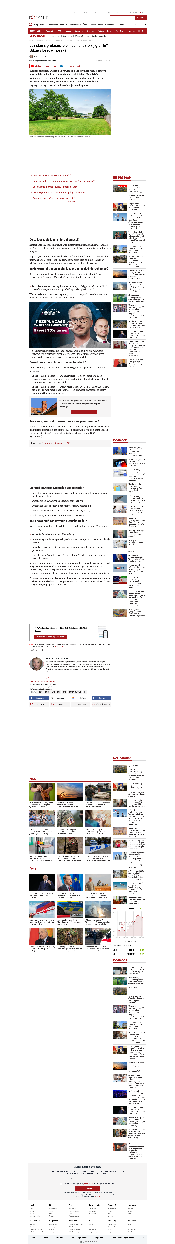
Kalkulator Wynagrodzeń (76, 1227)
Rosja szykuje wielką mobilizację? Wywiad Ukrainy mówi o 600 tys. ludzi (69, 949)
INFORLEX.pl (96, 12)
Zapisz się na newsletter (74, 66)
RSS (144, 1238)
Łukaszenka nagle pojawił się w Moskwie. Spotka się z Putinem (41, 895)
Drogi (110, 1211)
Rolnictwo (119, 31)
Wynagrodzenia (74, 1211)
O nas (46, 1238)
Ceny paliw (67, 36)
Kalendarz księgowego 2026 (56, 443)
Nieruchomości (94, 1205)
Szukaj (142, 17)
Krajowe (32, 1224)
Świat (32, 1205)
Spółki (130, 1211)
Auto (109, 1229)
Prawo (91, 1224)
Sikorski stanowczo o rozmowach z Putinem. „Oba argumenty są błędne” (68, 895)
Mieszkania (92, 1211)
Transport (112, 1205)
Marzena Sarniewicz (41, 56)
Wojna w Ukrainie (82, 36)
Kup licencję (59, 646)
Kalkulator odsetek (75, 1229)
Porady (130, 1232)
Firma (51, 1211)
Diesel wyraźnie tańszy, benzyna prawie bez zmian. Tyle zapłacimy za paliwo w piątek (40, 858)
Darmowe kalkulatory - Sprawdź (50, 637)
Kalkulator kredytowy (75, 1232)
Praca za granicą (74, 1216)
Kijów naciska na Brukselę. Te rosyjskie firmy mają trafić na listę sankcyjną (41, 922)
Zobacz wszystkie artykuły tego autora (43, 681)
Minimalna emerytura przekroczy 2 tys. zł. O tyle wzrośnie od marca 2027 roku (97, 831)
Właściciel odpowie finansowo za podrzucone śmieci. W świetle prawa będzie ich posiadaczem (98, 805)
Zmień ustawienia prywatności (122, 1238)
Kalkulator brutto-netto (76, 1224)
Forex (129, 1213)
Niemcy (32, 1213)
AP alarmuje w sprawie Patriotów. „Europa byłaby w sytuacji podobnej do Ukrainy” (97, 895)
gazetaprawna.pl (132, 12)
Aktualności (50, 31)
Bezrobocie (130, 31)
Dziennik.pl (112, 1221)
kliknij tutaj (97, 1196)
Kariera (71, 1213)
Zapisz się (87, 1188)
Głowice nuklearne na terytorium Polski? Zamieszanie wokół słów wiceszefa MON (67, 805)
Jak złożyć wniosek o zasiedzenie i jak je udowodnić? (59, 192)
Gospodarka (35, 31)
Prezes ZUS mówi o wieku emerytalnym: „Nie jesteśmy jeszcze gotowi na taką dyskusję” (40, 831)
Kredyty (51, 1229)
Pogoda (110, 1232)
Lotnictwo (111, 1216)
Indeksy (130, 1209)
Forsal (31, 40)
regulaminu (88, 1184)
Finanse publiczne (55, 1227)
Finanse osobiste (53, 36)
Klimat (140, 31)
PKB (59, 31)
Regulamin (99, 1238)
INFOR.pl (74, 12)
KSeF (50, 1213)
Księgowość (92, 1229)
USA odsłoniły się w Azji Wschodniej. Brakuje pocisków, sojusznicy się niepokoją (98, 922)
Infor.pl (91, 1221)
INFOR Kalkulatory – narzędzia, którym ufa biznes (60, 629)
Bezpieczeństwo (36, 1221)
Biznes (51, 1205)
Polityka (101, 31)
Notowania (132, 1205)
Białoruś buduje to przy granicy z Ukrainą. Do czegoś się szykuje (42, 949)
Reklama (59, 1238)
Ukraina (32, 1211)
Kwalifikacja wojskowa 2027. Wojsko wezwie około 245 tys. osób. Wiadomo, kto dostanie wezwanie (69, 858)
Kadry (90, 1227)
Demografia (79, 31)
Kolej (109, 1213)
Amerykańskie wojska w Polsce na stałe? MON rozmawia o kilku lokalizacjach (67, 831)
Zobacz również (84, 412)
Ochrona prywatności (79, 1238)
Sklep (143, 12)
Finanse (51, 1216)
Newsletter (120, 12)
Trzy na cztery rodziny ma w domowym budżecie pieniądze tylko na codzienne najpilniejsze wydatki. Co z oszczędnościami (41, 805)
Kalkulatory (73, 1221)
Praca (71, 1205)
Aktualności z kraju (36, 1229)
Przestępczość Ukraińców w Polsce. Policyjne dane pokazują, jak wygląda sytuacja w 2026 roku (98, 858)
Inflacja (109, 31)
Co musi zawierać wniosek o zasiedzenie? (54, 198)
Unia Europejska (35, 1216)
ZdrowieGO (132, 1221)
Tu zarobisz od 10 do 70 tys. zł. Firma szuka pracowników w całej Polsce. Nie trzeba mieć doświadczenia (42, 687)
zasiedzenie (55, 692)
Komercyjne (92, 1213)
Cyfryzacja (90, 31)
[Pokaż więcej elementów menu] (145, 24)
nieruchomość (43, 692)
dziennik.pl (85, 12)
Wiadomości (112, 1224)
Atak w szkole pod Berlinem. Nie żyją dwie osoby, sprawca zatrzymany (69, 922)
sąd (64, 692)
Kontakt (32, 1238)
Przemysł (67, 31)
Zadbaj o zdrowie (99, 36)
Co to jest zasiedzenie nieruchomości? (52, 175)
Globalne (32, 1227)
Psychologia (132, 1229)
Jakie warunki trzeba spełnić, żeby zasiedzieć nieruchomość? (64, 181)
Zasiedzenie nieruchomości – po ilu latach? (55, 187)
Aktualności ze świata (37, 1232)
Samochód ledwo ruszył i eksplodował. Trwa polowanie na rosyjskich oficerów (97, 949)
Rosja (31, 1209)
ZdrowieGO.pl (108, 12)
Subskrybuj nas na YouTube (45, 66)
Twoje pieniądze (54, 1232)
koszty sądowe (75, 692)
